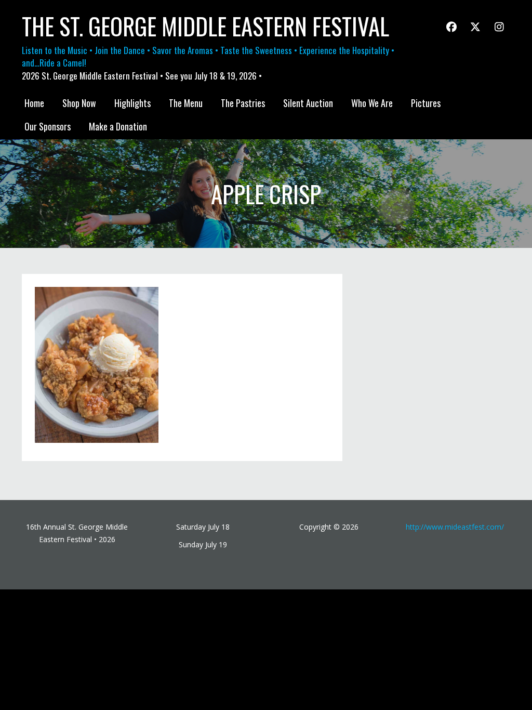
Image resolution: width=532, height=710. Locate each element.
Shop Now (79, 103)
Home (34, 103)
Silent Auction (308, 103)
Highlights (132, 103)
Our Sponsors (47, 126)
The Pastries (243, 103)
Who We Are (372, 103)
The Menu (186, 103)
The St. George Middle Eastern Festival (205, 26)
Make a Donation (118, 126)
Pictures (426, 103)
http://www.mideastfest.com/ (455, 527)
